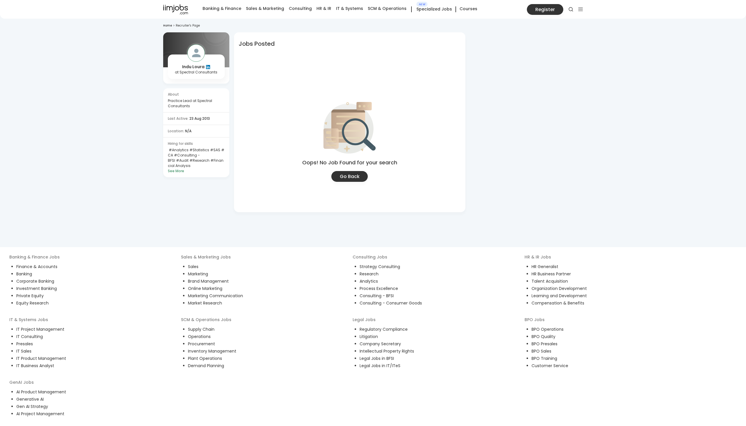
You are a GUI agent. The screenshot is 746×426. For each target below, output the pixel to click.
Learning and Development (559, 296)
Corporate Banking (35, 281)
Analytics (369, 281)
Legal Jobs (364, 320)
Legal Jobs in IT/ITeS (380, 366)
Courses (468, 9)
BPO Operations (548, 329)
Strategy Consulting (380, 267)
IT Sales (23, 351)
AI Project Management (40, 414)
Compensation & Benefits (558, 303)
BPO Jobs (535, 320)
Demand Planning (206, 366)
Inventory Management (212, 351)
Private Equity (30, 296)
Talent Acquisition (550, 281)
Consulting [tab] (300, 8)
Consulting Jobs (370, 257)
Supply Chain (201, 329)
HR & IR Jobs (538, 257)
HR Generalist (545, 267)
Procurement (201, 344)
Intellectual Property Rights (387, 351)
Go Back (350, 176)
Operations (199, 336)
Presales (24, 344)
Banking (24, 274)
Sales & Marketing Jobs (206, 257)
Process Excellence (379, 288)
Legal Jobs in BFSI (377, 358)
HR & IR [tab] (323, 8)
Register (545, 9)
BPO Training (544, 358)
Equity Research (32, 303)
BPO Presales (544, 344)
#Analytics (178, 149)
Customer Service (550, 366)
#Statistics (199, 149)
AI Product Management (41, 392)
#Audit (182, 160)
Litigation (369, 336)
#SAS (214, 149)
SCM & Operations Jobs (206, 320)
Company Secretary (380, 344)
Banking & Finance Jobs (34, 257)
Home (167, 25)
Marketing (198, 274)
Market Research (205, 303)
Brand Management (208, 281)
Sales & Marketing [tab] (265, 8)
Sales (193, 267)
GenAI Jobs (21, 382)
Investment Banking (36, 288)
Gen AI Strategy (32, 406)
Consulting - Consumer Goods (391, 303)
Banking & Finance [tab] (222, 8)
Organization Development (559, 288)
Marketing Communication (215, 296)
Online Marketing (205, 288)
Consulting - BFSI (377, 296)
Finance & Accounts (36, 267)
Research (369, 274)
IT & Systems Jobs (28, 320)
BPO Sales (541, 351)
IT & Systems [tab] (349, 8)
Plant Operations (205, 358)
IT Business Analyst (35, 366)
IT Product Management (41, 358)
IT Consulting (29, 336)
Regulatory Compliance (384, 329)
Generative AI (30, 399)
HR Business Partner (551, 274)
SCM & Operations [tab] (387, 8)
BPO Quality (543, 336)
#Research (199, 160)
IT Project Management (40, 329)
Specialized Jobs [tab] (434, 9)
